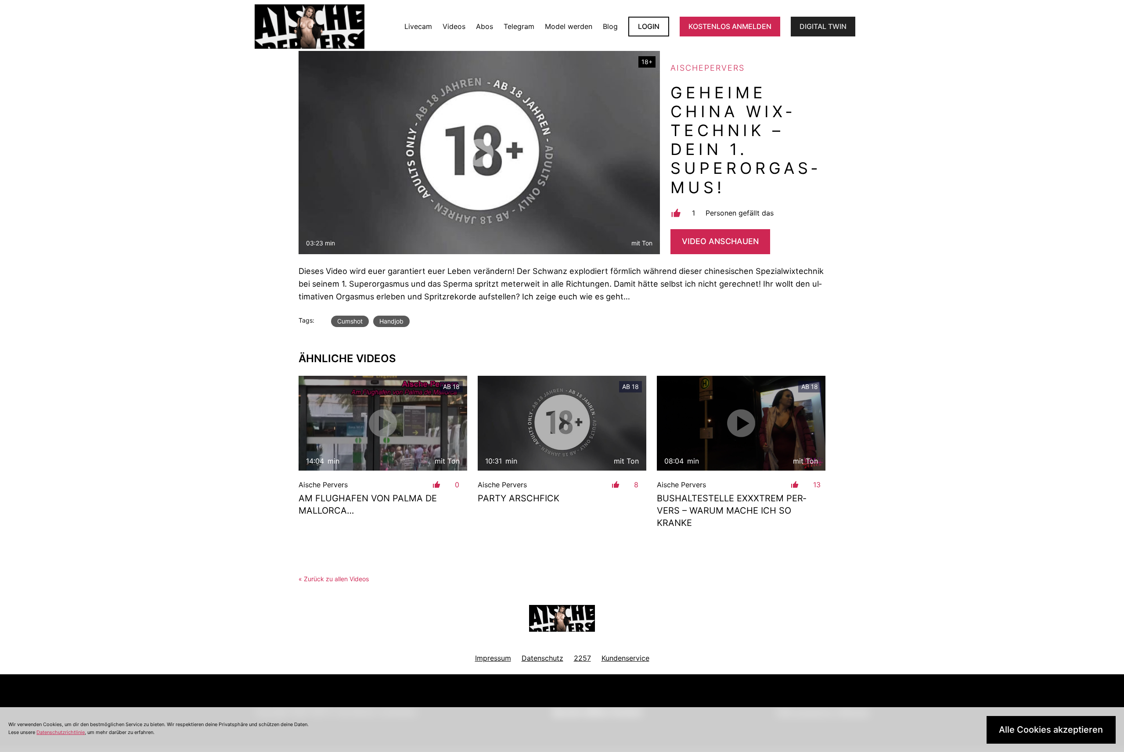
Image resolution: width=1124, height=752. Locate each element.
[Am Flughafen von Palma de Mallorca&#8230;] (383, 423)
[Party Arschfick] (562, 423)
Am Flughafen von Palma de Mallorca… (368, 504)
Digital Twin (823, 26)
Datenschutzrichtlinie (60, 732)
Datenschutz (542, 658)
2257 (582, 658)
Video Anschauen (720, 241)
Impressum (493, 658)
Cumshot (350, 321)
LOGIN (648, 26)
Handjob (391, 321)
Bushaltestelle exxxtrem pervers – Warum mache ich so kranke (731, 510)
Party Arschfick (518, 498)
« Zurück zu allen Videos (334, 579)
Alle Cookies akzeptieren (1051, 729)
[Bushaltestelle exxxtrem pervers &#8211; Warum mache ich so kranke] (741, 423)
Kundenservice (625, 658)
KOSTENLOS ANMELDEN (729, 26)
